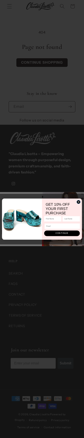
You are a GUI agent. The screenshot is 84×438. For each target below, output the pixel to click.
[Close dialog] (78, 202)
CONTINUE (62, 233)
